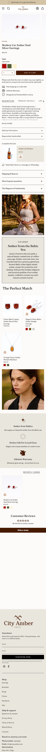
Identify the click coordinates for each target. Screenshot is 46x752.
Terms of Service (8, 723)
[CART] (42, 8)
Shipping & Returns (10, 174)
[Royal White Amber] (11, 507)
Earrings (4, 41)
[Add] (21, 157)
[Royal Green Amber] (33, 329)
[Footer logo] (18, 621)
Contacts (5, 732)
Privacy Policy (31, 661)
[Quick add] (27, 314)
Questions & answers (10, 714)
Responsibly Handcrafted (11, 136)
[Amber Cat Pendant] (9, 154)
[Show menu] (3, 8)
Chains (4, 696)
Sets (3, 705)
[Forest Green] (8, 365)
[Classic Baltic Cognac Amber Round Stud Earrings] (12, 306)
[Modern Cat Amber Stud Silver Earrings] (12, 486)
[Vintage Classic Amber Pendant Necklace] (12, 344)
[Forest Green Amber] (30, 329)
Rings (4, 692)
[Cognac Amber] (27, 329)
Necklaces (5, 701)
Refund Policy (7, 727)
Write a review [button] (23, 530)
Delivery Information (10, 130)
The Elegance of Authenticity (13, 188)
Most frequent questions (12, 181)
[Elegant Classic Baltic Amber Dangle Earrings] (34, 306)
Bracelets (5, 687)
